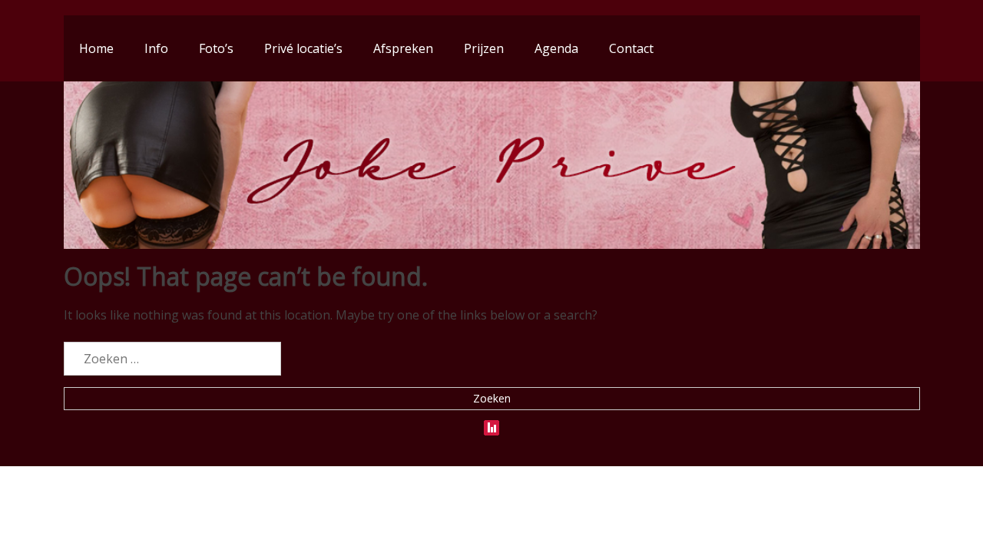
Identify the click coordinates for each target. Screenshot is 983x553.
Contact (631, 48)
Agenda (556, 48)
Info (156, 48)
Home (96, 48)
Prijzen (484, 48)
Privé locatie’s (303, 48)
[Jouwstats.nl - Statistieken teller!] (491, 424)
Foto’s (216, 48)
